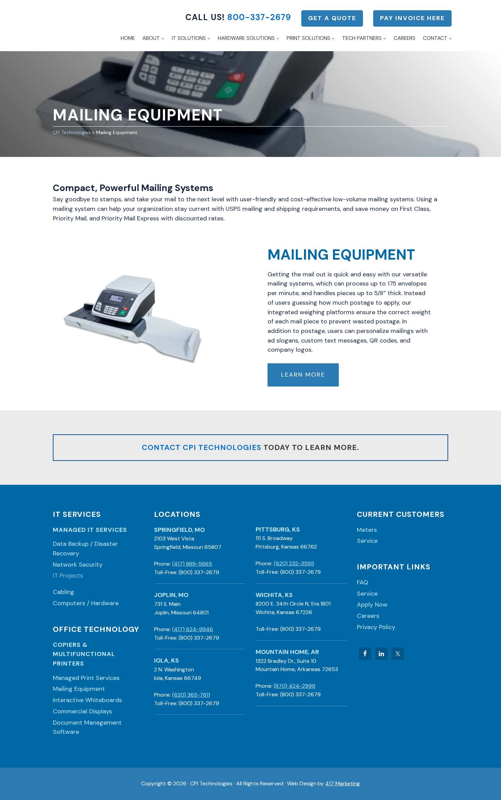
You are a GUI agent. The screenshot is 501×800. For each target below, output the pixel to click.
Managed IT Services (90, 530)
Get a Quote (332, 18)
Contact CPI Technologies (201, 447)
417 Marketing (342, 783)
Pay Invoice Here (412, 18)
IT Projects (68, 575)
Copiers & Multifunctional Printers (84, 654)
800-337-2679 (259, 17)
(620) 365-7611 (191, 694)
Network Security (78, 565)
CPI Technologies (64, 25)
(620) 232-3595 (294, 563)
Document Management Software (87, 727)
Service (367, 541)
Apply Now (372, 604)
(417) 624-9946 (192, 629)
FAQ (362, 582)
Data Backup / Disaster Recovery (85, 548)
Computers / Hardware (86, 603)
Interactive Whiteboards (87, 700)
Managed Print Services (86, 678)
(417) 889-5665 (192, 563)
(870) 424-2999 (294, 685)
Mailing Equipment (79, 689)
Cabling (63, 592)
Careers (368, 616)
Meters (367, 530)
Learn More (303, 374)
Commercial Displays (82, 711)
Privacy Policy (376, 627)
